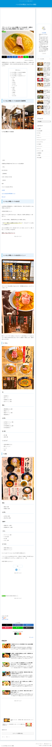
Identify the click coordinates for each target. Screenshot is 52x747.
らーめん (13, 77)
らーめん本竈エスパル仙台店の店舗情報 (18, 72)
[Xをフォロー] (15, 634)
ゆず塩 (14, 82)
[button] (31, 57)
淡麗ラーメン (16, 595)
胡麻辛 (14, 92)
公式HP (3, 190)
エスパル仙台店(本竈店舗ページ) (8, 193)
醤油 (13, 80)
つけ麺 (13, 87)
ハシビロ (44, 32)
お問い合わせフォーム (47, 743)
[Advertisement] (18, 17)
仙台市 (8, 595)
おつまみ (14, 95)
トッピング (15, 85)
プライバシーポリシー (39, 743)
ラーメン (4, 595)
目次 (16, 70)
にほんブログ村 (5, 619)
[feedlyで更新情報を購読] (18, 634)
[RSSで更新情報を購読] (20, 634)
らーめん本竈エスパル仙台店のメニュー (18, 75)
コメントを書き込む (18, 733)
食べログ (3, 196)
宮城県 (11, 595)
